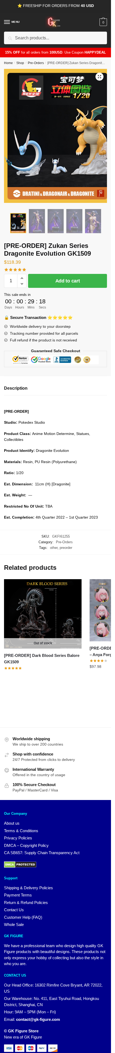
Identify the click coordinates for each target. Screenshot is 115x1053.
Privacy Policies (18, 838)
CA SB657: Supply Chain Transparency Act (41, 852)
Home (8, 63)
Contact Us (14, 909)
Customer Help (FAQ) (23, 917)
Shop (20, 63)
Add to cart (67, 281)
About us (12, 823)
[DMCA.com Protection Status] (20, 866)
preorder (66, 548)
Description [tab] (16, 388)
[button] (99, 77)
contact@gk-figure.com (38, 1019)
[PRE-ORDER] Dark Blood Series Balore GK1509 (41, 658)
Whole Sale (14, 924)
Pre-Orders (36, 63)
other (53, 548)
